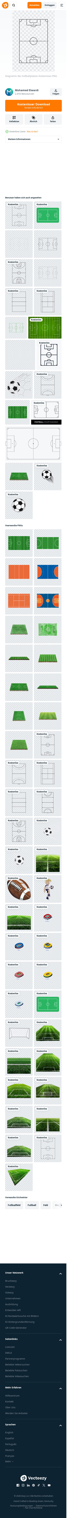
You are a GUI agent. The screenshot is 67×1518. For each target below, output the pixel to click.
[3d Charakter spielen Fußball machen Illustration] (19, 1439)
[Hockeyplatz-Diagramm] (19, 1266)
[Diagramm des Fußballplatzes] (19, 1151)
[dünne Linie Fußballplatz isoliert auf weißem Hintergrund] (33, 590)
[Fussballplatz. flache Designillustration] (19, 215)
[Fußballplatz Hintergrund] (21, 443)
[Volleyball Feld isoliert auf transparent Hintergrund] (19, 776)
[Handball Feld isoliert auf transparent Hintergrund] (19, 805)
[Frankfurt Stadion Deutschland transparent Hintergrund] (19, 1497)
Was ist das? (32, 131)
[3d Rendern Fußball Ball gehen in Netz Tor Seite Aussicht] (19, 1324)
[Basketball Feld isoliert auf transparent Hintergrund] (19, 862)
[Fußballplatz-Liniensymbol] (17, 501)
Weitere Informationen (19, 139)
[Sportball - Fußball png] (19, 680)
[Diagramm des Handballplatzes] (19, 531)
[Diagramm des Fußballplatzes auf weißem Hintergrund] (20, 559)
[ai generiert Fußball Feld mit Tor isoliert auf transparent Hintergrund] (19, 1381)
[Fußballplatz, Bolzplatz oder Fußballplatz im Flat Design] (19, 244)
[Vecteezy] (5, 5)
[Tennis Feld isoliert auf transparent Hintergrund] (19, 834)
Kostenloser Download (33, 105)
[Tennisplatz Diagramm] (19, 417)
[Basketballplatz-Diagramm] (19, 330)
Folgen (56, 93)
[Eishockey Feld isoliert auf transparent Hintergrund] (19, 747)
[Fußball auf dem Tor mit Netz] (45, 500)
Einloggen (50, 5)
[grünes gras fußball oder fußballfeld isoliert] (19, 623)
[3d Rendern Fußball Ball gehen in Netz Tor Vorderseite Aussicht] (19, 1352)
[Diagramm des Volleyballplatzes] (19, 388)
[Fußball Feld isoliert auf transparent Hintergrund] (46, 530)
